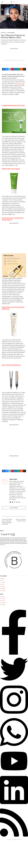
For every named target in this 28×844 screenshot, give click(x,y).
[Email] (24, 69)
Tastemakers (11, 32)
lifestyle (3, 32)
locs (23, 396)
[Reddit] (21, 69)
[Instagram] (15, 502)
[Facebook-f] (14, 654)
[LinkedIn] (19, 502)
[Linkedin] (15, 69)
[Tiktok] (17, 502)
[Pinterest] (12, 69)
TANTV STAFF (9, 60)
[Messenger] (6, 69)
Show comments (14, 507)
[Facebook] (3, 69)
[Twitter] (9, 69)
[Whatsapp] (18, 69)
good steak (21, 83)
